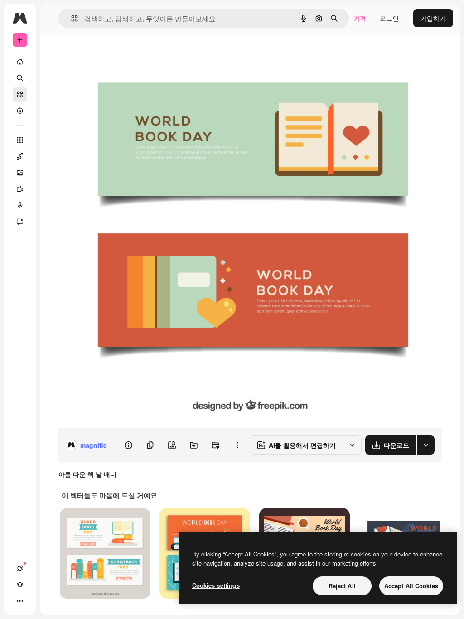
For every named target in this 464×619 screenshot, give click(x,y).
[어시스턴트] (20, 221)
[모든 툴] (20, 140)
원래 (110, 53)
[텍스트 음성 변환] (20, 205)
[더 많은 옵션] (237, 445)
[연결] (20, 568)
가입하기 (433, 18)
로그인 (389, 18)
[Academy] (20, 584)
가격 (359, 18)
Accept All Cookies (411, 585)
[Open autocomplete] (70, 18)
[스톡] (20, 94)
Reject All (342, 585)
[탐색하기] (20, 110)
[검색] (20, 78)
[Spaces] (20, 156)
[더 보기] (20, 601)
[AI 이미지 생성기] (20, 172)
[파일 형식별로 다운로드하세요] (425, 445)
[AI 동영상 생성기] (20, 189)
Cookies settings (216, 585)
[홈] (20, 61)
